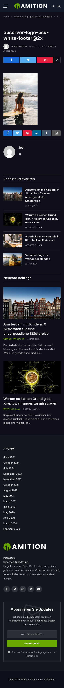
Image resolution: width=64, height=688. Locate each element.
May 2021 (8, 495)
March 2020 (10, 523)
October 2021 (11, 484)
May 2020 (9, 512)
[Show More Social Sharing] (57, 60)
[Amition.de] (30, 6)
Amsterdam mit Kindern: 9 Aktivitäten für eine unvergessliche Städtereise (26, 329)
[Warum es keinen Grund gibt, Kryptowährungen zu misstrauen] (12, 219)
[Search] (59, 6)
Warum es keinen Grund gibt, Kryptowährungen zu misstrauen (41, 218)
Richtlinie (30, 656)
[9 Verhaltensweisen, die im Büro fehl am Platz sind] (12, 240)
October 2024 (11, 462)
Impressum (9, 557)
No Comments (49, 46)
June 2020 (9, 506)
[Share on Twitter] (28, 60)
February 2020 (11, 528)
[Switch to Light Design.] (53, 6)
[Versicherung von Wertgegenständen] (12, 259)
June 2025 (9, 457)
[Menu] (5, 6)
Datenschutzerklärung (15, 561)
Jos (15, 46)
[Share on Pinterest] (45, 60)
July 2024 (9, 468)
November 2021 (12, 479)
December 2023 (12, 473)
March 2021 (9, 501)
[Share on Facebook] (11, 60)
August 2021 (10, 490)
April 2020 (9, 517)
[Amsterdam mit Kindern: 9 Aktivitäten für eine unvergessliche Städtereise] (12, 194)
